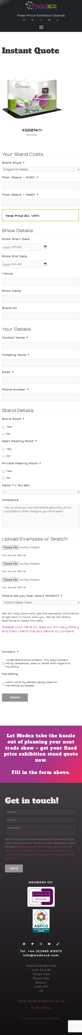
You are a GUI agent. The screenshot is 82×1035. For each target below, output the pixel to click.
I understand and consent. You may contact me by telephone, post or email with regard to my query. (38, 663)
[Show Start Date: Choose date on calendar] (45, 246)
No (8, 433)
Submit (15, 697)
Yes (9, 426)
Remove (31, 134)
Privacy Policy (41, 1007)
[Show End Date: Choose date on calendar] (45, 264)
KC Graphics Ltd (28, 1019)
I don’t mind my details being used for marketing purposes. (32, 684)
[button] (41, 27)
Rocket (57, 1019)
